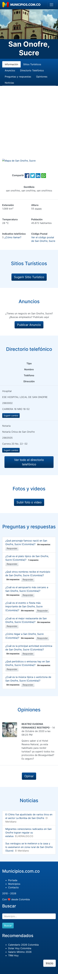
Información (11, 64)
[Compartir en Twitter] (32, 175)
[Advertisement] (29, 126)
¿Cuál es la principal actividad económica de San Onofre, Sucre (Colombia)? (28, 649)
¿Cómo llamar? (12, 237)
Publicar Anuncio (29, 325)
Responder (12, 548)
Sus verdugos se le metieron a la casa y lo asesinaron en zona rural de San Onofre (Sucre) (29, 847)
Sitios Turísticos (32, 64)
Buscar (8, 925)
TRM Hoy (13, 955)
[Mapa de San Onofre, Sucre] (19, 160)
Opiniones (41, 76)
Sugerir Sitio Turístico (29, 277)
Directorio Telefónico (32, 70)
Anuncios (10, 70)
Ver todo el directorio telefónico (29, 462)
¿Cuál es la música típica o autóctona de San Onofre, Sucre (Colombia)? (28, 681)
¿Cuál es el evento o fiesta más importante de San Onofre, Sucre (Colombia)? (24, 606)
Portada (12, 880)
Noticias (9, 82)
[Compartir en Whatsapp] (43, 175)
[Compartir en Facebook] (27, 175)
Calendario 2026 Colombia (23, 944)
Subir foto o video (29, 502)
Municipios (14, 883)
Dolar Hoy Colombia (19, 948)
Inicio (49, 963)
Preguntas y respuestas (18, 76)
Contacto (13, 887)
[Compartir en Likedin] (38, 175)
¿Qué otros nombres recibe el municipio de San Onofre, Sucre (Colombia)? (27, 575)
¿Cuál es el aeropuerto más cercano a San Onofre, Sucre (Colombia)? (26, 591)
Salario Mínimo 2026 (20, 951)
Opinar (29, 776)
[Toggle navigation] (51, 5)
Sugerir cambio (11, 415)
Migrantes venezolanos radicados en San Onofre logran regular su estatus (28, 832)
